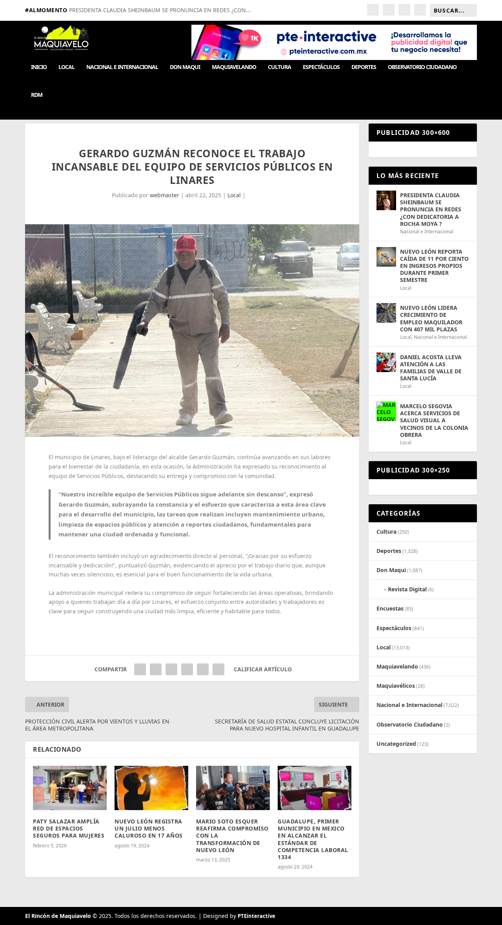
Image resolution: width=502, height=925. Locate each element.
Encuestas (390, 608)
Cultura (279, 67)
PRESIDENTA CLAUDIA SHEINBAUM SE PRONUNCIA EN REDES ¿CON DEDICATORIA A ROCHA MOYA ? (430, 209)
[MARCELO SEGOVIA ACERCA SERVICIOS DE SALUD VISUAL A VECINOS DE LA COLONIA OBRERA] (386, 411)
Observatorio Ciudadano (422, 67)
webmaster (164, 195)
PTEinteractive (256, 916)
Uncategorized (396, 743)
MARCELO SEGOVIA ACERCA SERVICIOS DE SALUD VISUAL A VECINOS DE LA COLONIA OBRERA (434, 420)
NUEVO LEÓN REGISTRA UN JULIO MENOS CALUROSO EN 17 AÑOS (149, 828)
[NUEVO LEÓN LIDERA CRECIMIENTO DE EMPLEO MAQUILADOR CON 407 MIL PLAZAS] (386, 313)
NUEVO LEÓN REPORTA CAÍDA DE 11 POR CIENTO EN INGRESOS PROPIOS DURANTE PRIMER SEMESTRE (434, 266)
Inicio (39, 67)
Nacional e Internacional (122, 67)
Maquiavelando (234, 67)
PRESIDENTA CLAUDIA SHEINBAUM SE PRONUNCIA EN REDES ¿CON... (160, 10)
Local (66, 67)
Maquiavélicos (395, 685)
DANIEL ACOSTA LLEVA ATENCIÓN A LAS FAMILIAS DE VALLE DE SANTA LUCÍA (431, 367)
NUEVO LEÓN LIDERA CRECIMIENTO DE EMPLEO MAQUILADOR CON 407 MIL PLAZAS (431, 318)
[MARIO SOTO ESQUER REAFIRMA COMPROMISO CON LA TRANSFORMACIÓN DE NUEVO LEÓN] (233, 788)
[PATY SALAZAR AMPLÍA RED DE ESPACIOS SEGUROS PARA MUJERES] (70, 788)
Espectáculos (321, 67)
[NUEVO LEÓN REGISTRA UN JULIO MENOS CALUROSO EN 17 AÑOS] (151, 788)
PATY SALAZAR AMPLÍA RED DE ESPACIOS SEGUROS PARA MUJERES (68, 828)
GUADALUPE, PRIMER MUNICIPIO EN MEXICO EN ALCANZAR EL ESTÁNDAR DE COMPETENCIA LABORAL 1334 (313, 839)
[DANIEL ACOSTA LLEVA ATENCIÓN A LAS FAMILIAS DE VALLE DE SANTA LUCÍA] (386, 362)
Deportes (363, 67)
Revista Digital (407, 589)
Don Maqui (185, 67)
